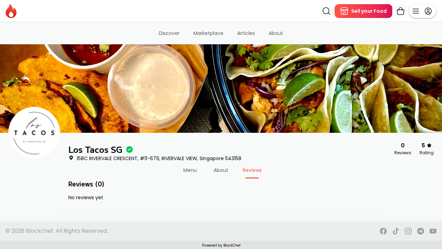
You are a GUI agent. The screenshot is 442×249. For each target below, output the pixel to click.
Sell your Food (369, 11)
